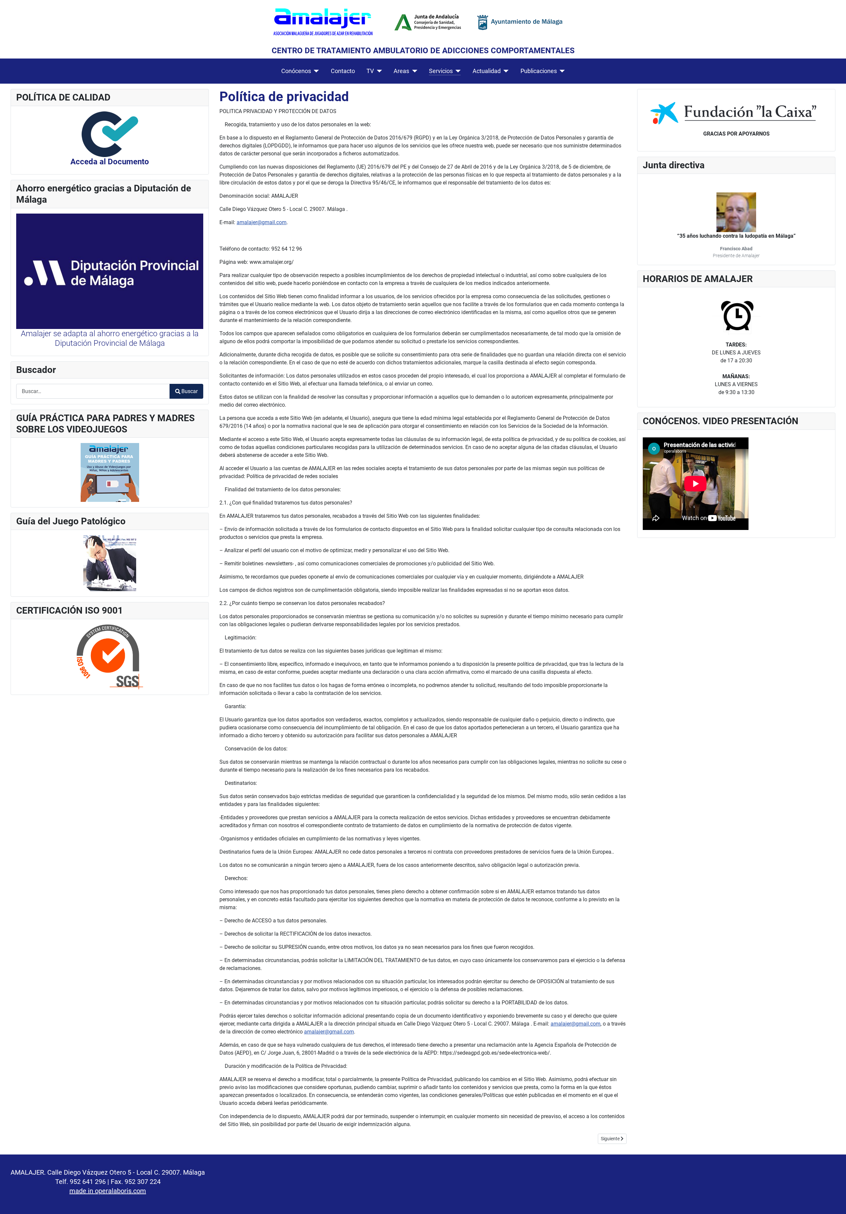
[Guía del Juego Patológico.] (109, 563)
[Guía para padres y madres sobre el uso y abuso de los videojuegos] (110, 472)
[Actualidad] (505, 71)
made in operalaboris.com (107, 1191)
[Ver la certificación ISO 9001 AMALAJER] (110, 656)
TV (370, 71)
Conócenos (296, 71)
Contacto (343, 71)
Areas (401, 71)
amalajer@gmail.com (262, 222)
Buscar (189, 391)
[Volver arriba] (834, 1202)
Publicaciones (538, 71)
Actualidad (487, 71)
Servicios (441, 71)
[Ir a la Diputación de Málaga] (109, 270)
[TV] (378, 71)
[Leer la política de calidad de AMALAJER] (110, 134)
